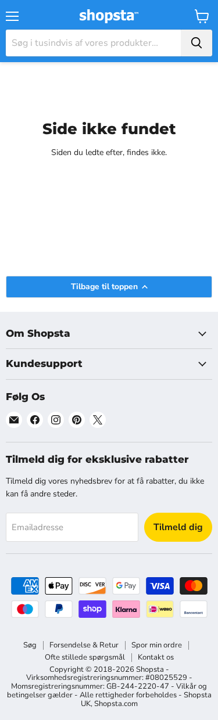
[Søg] (196, 43)
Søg (30, 645)
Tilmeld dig (178, 527)
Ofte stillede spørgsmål (85, 657)
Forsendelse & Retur (84, 645)
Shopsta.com (116, 704)
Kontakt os (156, 657)
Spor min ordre (156, 645)
